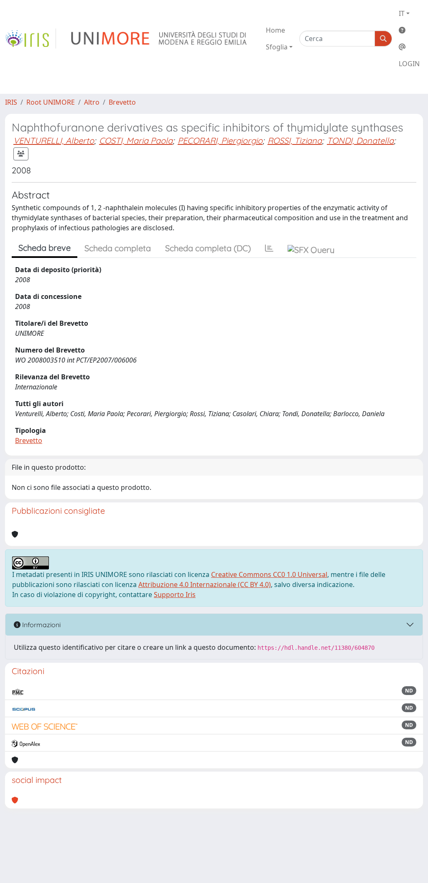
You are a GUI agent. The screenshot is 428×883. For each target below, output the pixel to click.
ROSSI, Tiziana (295, 140)
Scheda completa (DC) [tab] (208, 248)
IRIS (11, 102)
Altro (91, 102)
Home (275, 30)
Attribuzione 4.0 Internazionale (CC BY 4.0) (204, 584)
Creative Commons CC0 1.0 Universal (269, 574)
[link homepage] (30, 38)
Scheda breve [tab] (44, 247)
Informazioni (40, 624)
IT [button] (402, 13)
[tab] (269, 248)
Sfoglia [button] (277, 46)
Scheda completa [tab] (117, 248)
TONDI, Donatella (360, 140)
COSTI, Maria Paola (136, 140)
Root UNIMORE (50, 102)
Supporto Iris (175, 594)
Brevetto (122, 102)
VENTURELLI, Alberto (53, 140)
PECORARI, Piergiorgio (220, 140)
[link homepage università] (159, 38)
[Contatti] (409, 47)
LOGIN (409, 63)
